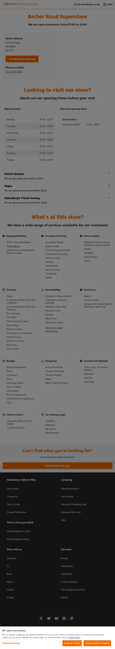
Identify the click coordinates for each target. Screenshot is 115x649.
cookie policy (74, 638)
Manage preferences (11, 643)
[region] (57, 637)
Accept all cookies (72, 643)
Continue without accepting (97, 643)
